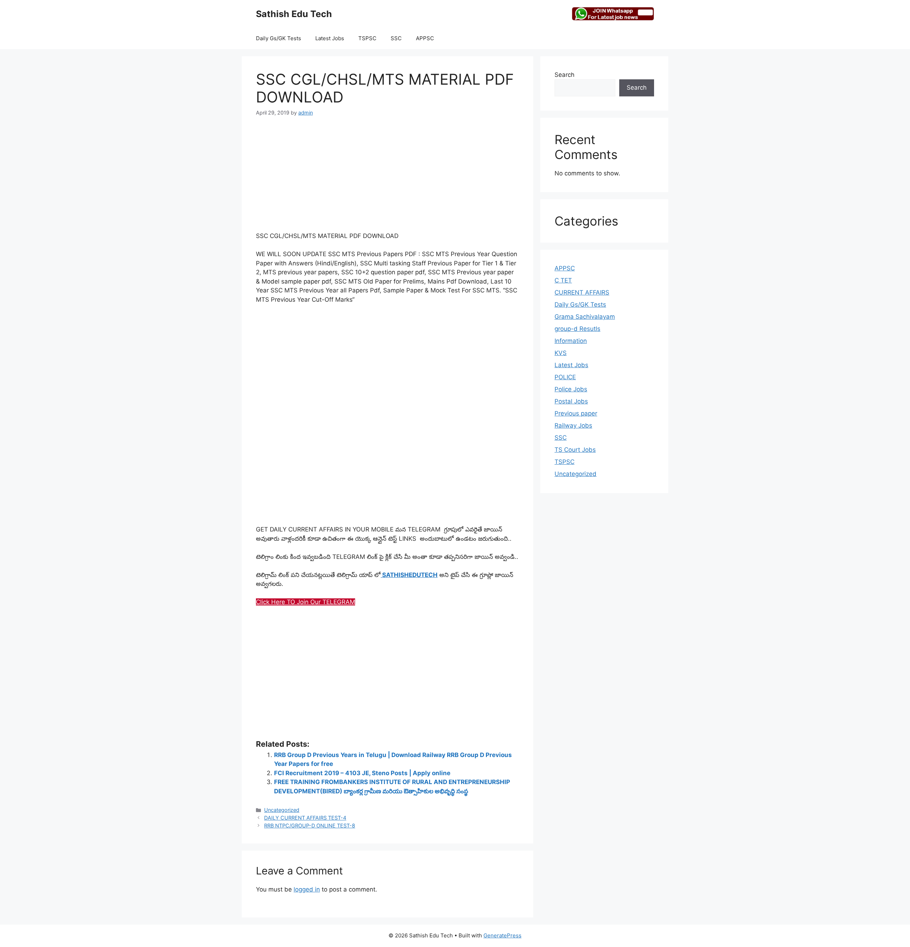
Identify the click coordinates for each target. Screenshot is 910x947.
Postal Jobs (571, 401)
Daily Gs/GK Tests (278, 38)
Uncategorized (281, 810)
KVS (561, 352)
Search (564, 74)
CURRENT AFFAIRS (582, 292)
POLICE (565, 377)
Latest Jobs (329, 38)
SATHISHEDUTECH (409, 574)
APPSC (425, 38)
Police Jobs (571, 389)
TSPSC (367, 38)
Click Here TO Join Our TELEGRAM (305, 601)
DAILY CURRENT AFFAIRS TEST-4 (305, 818)
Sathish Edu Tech (294, 14)
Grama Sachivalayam (585, 316)
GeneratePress (502, 935)
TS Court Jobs (575, 449)
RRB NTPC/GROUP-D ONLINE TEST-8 (309, 825)
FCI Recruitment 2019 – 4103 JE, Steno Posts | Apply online (362, 773)
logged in (307, 889)
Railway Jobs (573, 425)
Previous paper (576, 413)
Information (571, 340)
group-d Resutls (577, 328)
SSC (396, 38)
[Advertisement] (387, 178)
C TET (563, 280)
